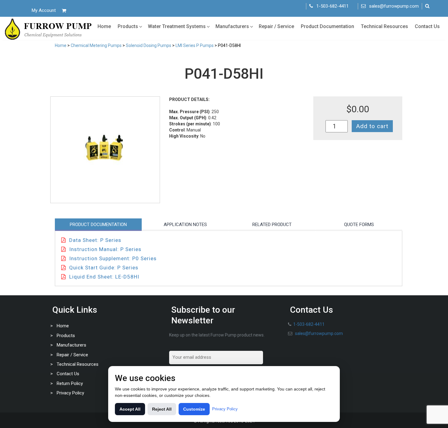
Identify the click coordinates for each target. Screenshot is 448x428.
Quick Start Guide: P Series (103, 267)
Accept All (129, 409)
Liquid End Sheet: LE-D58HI (104, 277)
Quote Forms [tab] (359, 224)
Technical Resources (384, 26)
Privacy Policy (70, 393)
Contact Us (427, 26)
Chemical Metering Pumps (96, 45)
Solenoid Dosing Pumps (148, 45)
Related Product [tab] (272, 224)
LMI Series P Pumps (195, 45)
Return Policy (70, 383)
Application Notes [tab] (185, 224)
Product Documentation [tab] (98, 224)
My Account (44, 10)
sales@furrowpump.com (394, 6)
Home (104, 26)
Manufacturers (232, 26)
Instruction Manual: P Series (105, 249)
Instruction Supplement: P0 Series (113, 258)
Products (128, 26)
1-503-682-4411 (332, 6)
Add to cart (372, 126)
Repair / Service (276, 26)
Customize (194, 409)
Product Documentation (327, 26)
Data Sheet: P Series (95, 240)
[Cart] (64, 10)
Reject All (162, 409)
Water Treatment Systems (177, 26)
